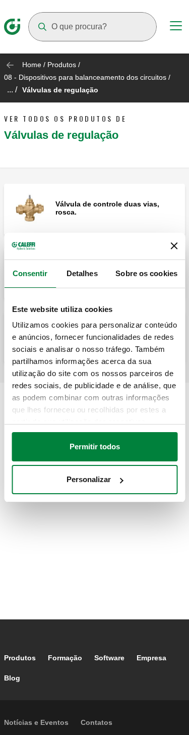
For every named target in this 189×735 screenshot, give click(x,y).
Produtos (61, 65)
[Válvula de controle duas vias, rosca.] (29, 208)
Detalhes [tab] (82, 273)
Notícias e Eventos (36, 722)
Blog (12, 678)
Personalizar (89, 479)
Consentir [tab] (30, 273)
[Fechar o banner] (173, 245)
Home (31, 65)
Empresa (151, 658)
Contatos (96, 722)
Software (109, 658)
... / (12, 89)
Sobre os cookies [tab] (146, 273)
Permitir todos (95, 446)
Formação (65, 658)
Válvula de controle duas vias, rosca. (107, 208)
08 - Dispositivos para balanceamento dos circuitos (85, 77)
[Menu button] (176, 27)
